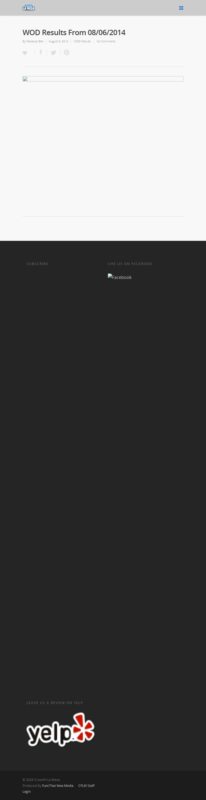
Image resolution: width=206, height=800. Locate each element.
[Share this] (41, 53)
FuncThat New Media (57, 785)
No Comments (106, 41)
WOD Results (82, 41)
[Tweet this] (53, 53)
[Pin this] (65, 53)
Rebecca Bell (35, 41)
